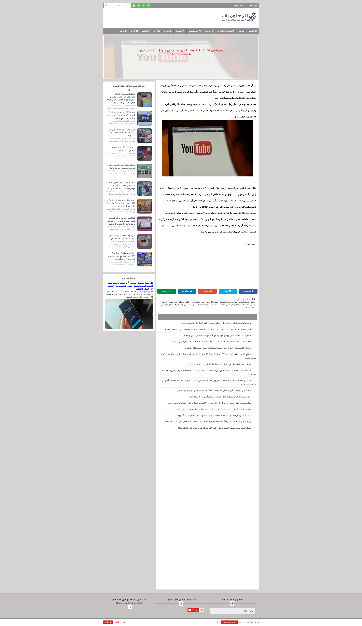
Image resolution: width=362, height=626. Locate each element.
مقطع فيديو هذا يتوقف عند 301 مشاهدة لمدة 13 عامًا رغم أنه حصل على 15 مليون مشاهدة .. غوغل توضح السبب (208, 356)
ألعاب (133, 31)
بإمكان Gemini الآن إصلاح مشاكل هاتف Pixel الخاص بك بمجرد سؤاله (221, 364)
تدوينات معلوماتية (224, 31)
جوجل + (206, 291)
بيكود (107, 622)
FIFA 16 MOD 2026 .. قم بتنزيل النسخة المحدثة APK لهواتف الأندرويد (121, 132)
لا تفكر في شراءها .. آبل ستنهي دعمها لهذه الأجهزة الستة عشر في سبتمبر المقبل (214, 390)
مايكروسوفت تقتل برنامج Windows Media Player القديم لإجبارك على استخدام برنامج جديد (210, 403)
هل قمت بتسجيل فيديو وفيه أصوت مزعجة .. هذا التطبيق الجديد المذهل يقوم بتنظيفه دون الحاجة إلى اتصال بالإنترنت (130, 286)
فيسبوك (247, 291)
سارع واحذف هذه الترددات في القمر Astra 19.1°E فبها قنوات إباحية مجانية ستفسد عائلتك (122, 238)
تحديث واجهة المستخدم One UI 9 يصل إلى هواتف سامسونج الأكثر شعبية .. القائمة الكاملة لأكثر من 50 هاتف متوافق (209, 382)
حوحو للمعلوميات (229, 622)
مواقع (144, 31)
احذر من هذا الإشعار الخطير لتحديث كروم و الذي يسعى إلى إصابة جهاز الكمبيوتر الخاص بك (212, 409)
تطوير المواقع (238, 5)
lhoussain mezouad (180, 54)
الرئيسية (251, 31)
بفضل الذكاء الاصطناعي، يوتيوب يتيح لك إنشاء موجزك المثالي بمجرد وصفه (218, 335)
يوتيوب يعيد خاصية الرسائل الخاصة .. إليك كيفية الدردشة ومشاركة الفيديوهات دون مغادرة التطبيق (208, 329)
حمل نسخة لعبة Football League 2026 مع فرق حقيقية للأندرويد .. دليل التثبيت (121, 256)
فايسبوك (179, 31)
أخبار (240, 31)
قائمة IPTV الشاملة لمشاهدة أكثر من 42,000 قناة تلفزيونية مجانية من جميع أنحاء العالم (121, 115)
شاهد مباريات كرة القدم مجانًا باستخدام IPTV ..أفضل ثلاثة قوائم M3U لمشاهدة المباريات (121, 185)
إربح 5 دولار (252, 5)
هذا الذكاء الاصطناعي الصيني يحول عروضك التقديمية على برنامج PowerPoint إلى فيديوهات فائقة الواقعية (209, 372)
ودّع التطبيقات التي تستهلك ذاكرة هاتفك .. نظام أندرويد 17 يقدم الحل (220, 396)
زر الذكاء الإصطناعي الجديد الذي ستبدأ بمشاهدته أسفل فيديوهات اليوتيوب (218, 348)
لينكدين (186, 291)
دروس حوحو (193, 31)
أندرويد (208, 31)
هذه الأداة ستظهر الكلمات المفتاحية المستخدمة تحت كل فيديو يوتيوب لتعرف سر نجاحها (212, 341)
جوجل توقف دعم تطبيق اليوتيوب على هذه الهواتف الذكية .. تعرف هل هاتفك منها (215, 428)
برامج (122, 31)
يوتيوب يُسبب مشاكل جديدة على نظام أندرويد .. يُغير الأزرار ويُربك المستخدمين (216, 323)
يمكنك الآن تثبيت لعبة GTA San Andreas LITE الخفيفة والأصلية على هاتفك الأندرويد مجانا (121, 203)
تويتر (226, 291)
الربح (156, 31)
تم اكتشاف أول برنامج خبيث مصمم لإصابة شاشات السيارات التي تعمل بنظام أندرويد (215, 415)
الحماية (167, 31)
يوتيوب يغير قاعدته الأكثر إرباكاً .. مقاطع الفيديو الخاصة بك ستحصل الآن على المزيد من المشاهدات (208, 421)
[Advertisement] (157, 17)
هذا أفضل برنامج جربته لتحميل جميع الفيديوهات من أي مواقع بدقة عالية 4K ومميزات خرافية (121, 221)
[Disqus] (207, 472)
